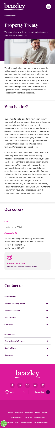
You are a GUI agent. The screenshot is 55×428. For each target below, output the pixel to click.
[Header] (15, 6)
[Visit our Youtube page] (35, 385)
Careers (10, 412)
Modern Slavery (39, 417)
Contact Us (29, 412)
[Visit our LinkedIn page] (19, 385)
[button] (48, 6)
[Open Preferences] (4, 423)
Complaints (19, 412)
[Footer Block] (27, 374)
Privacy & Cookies (13, 423)
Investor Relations (41, 412)
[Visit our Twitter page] (27, 385)
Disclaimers (28, 417)
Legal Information (16, 417)
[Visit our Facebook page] (12, 385)
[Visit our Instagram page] (42, 385)
